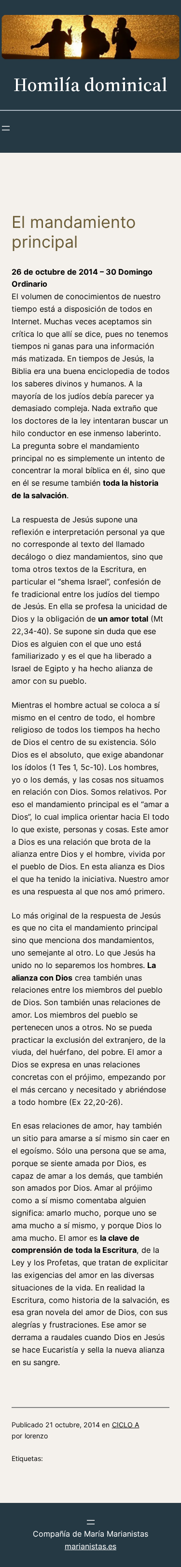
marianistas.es (90, 1546)
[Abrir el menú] (6, 128)
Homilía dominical (90, 84)
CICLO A (125, 1425)
